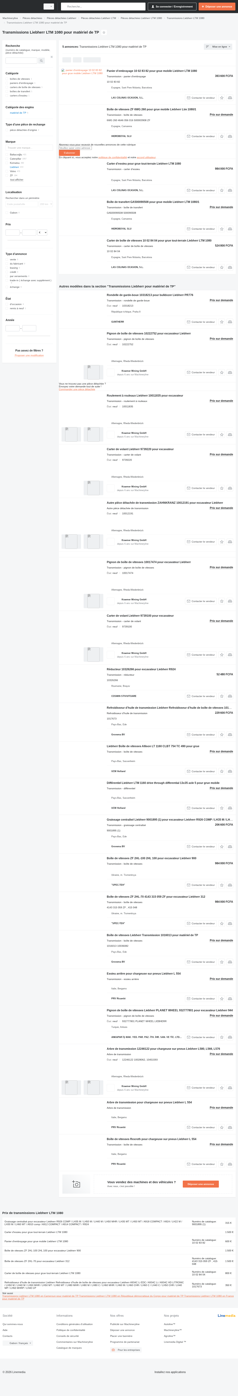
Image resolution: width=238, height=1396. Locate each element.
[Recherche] (64, 6)
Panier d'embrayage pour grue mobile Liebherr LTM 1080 (36, 1241)
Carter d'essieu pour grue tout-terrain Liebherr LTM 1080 (144, 163)
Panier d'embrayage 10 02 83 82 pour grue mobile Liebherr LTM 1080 (152, 70)
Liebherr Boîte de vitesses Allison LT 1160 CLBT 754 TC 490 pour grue (153, 746)
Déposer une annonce (201, 1184)
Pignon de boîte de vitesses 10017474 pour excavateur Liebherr (149, 562)
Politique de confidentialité (70, 1330)
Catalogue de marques (69, 1347)
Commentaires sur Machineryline (74, 1341)
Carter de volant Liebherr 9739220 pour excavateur (140, 449)
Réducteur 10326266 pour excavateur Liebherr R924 (141, 669)
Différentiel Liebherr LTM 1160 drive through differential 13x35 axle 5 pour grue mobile (163, 782)
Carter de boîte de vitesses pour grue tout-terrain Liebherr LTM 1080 (42, 1273)
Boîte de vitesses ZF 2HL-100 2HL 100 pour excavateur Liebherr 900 (151, 858)
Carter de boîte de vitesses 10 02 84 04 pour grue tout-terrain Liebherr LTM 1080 (159, 240)
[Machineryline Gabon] (21, 6)
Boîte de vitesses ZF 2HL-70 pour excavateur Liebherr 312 (37, 1261)
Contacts (7, 1336)
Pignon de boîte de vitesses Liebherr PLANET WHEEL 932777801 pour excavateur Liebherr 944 (170, 1010)
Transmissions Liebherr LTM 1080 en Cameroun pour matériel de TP (40, 1296)
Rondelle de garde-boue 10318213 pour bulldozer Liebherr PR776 (150, 295)
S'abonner (69, 152)
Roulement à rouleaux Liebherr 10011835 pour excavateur (145, 395)
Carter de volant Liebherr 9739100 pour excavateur (140, 615)
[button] (221, 97)
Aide (5, 1330)
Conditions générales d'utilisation (74, 1324)
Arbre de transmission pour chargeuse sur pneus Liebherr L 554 (149, 1102)
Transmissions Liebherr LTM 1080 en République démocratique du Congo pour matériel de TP (131, 1296)
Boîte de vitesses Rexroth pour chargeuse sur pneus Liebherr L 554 (151, 1139)
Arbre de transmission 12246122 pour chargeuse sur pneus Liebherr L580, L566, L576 (163, 1048)
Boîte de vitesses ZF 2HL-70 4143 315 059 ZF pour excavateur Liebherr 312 (156, 896)
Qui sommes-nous (13, 1324)
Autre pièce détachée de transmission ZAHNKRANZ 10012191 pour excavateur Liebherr (165, 502)
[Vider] (52, 57)
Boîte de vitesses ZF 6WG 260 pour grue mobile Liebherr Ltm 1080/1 (151, 109)
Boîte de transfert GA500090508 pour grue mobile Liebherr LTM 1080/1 (153, 201)
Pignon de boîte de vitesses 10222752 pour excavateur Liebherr (149, 333)
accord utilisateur (146, 157)
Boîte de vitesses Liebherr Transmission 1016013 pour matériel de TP (152, 935)
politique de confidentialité (112, 157)
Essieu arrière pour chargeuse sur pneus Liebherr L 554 (144, 973)
